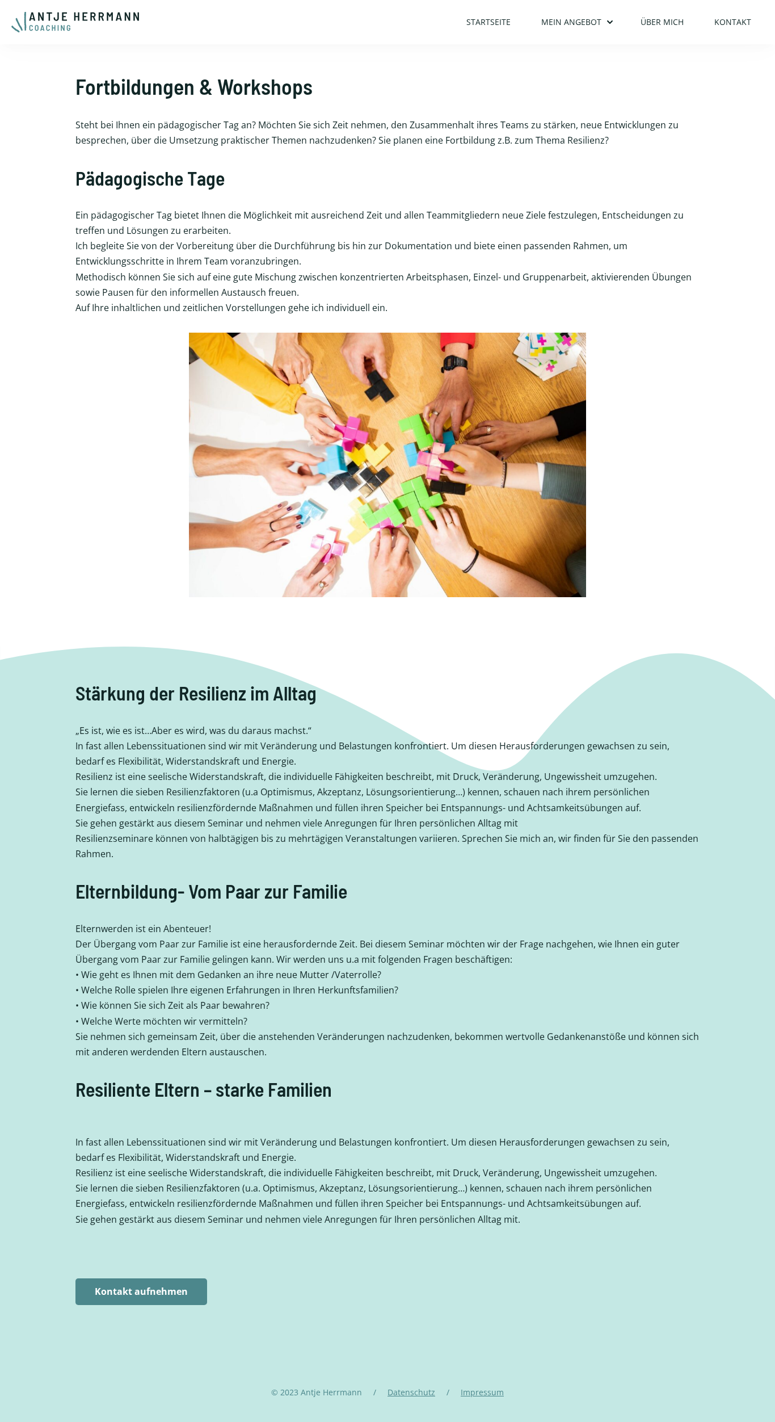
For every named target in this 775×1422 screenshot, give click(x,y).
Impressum (482, 1392)
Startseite (488, 21)
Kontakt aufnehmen (141, 1291)
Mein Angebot (571, 21)
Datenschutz (411, 1392)
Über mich (662, 21)
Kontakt (732, 21)
